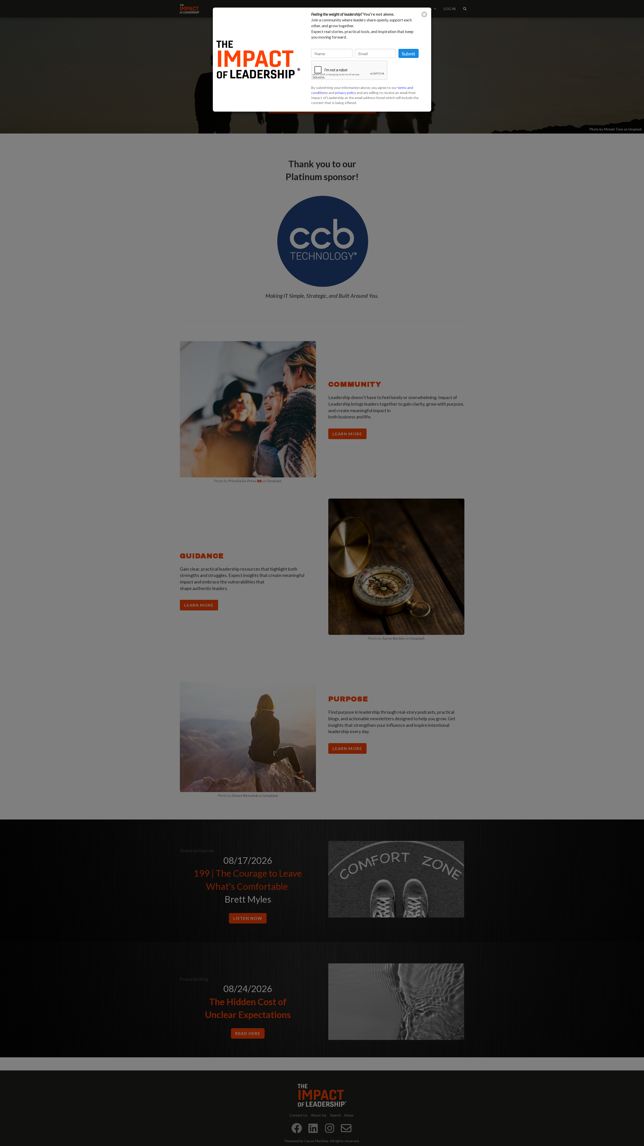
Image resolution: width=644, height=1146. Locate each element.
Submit (408, 53)
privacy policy (345, 92)
